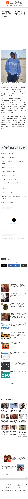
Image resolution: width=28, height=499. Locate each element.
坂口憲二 (10, 259)
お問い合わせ (21, 487)
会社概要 (7, 487)
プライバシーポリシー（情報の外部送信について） (21, 485)
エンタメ (4, 259)
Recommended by (21, 436)
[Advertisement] (14, 33)
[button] (24, 265)
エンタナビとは (7, 484)
